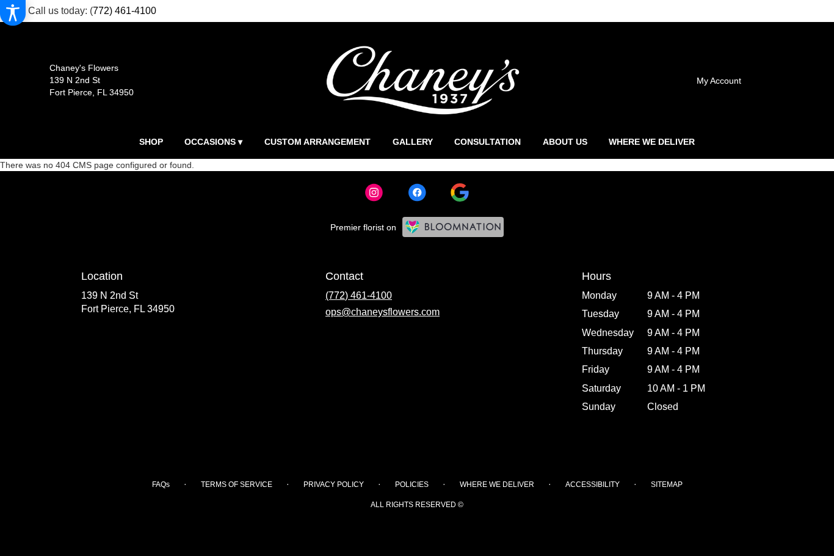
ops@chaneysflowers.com (382, 312)
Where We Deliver (497, 484)
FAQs (161, 484)
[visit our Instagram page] (374, 192)
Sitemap (667, 484)
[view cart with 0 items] (777, 79)
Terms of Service (236, 484)
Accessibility (592, 484)
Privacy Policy (333, 484)
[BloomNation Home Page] (453, 227)
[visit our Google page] (459, 192)
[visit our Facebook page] (417, 192)
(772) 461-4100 (358, 295)
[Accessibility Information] (13, 13)
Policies (412, 484)
